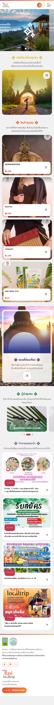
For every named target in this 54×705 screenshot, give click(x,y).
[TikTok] (16, 664)
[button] (26, 48)
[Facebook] (4, 664)
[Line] (10, 664)
